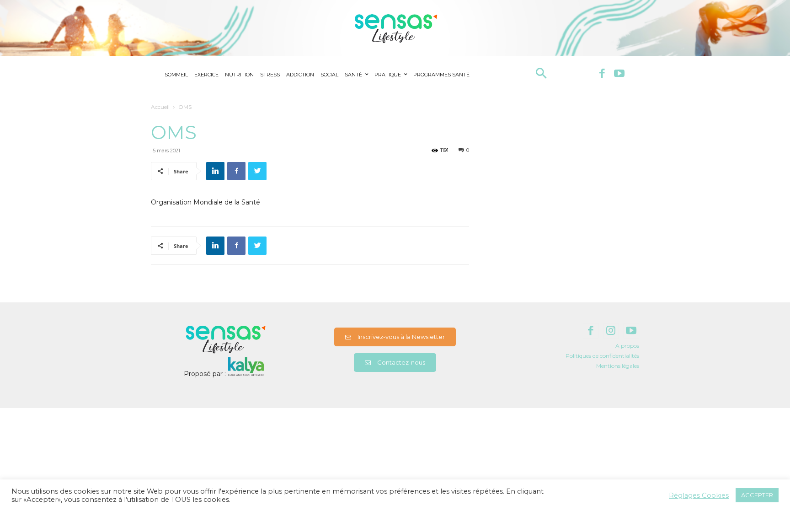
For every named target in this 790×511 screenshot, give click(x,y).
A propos (627, 345)
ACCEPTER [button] (757, 495)
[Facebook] (602, 74)
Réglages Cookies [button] (699, 495)
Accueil (160, 106)
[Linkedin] (215, 171)
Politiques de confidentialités (602, 355)
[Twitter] (257, 171)
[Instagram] (611, 331)
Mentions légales (617, 365)
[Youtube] (619, 74)
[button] (541, 74)
